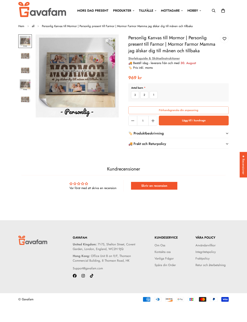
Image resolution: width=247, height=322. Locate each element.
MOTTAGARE (170, 10)
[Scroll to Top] (239, 300)
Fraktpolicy (202, 258)
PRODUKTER (122, 10)
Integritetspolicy (205, 252)
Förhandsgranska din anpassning (178, 110)
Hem (21, 26)
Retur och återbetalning (210, 265)
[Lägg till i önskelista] (224, 38)
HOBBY (192, 10)
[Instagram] (83, 276)
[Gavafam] (42, 10)
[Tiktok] (92, 276)
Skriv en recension (154, 185)
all (33, 26)
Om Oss (160, 245)
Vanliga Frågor (164, 258)
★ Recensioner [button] (243, 164)
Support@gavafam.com (88, 268)
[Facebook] (75, 276)
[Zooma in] (110, 42)
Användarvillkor (205, 245)
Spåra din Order (165, 265)
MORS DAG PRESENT (92, 10)
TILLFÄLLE (146, 10)
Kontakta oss (163, 252)
